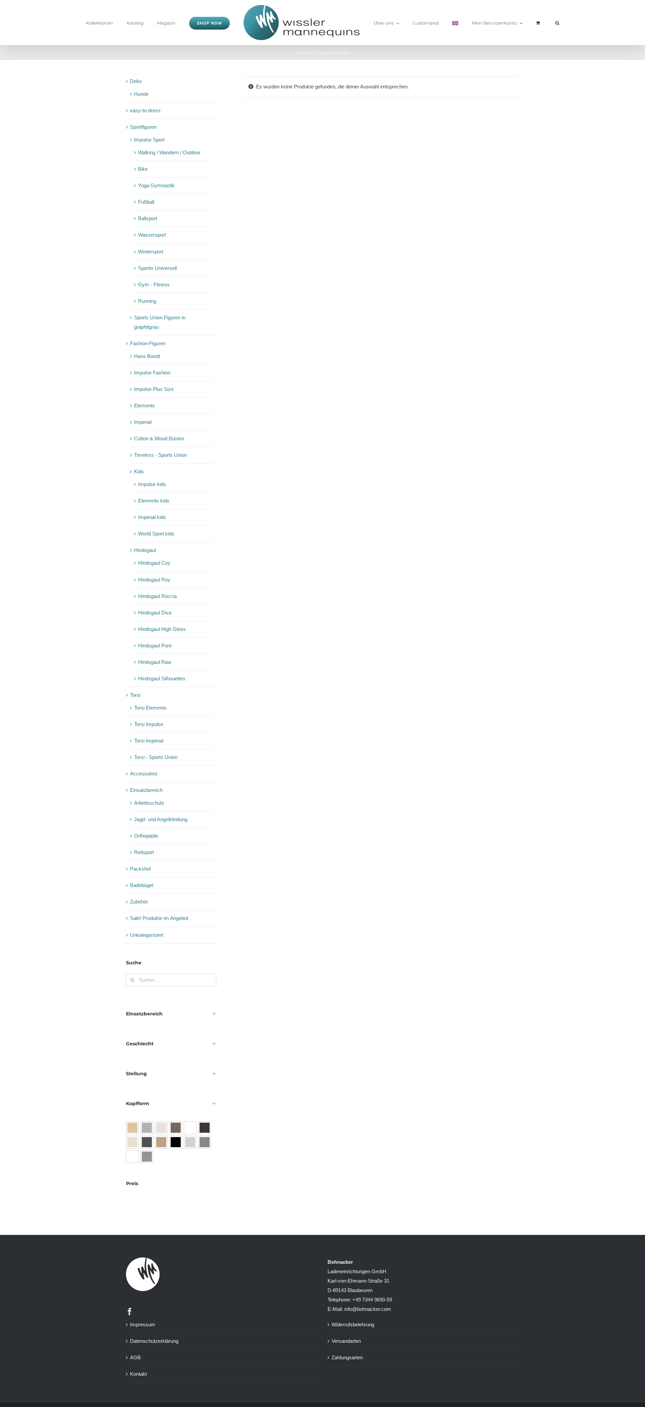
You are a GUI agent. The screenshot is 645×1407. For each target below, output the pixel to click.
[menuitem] (440, 22)
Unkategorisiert (146, 935)
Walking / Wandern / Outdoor (169, 152)
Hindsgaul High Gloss (162, 629)
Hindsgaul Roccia (157, 596)
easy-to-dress (145, 110)
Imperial (143, 422)
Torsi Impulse (148, 724)
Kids (139, 471)
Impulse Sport (149, 140)
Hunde (141, 94)
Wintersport (150, 251)
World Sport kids (156, 533)
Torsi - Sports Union (155, 757)
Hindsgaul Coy (154, 563)
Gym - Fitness (154, 284)
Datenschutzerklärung (154, 1341)
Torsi (135, 695)
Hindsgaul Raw (154, 662)
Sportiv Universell (157, 268)
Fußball (146, 202)
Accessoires (144, 773)
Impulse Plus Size (154, 389)
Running (147, 301)
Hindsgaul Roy (154, 579)
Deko (136, 81)
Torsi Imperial (148, 740)
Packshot (140, 869)
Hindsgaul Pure (155, 645)
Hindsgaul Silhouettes (161, 678)
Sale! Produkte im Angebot (159, 918)
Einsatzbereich (146, 790)
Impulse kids (152, 484)
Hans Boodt (147, 356)
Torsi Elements (150, 708)
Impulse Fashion (152, 372)
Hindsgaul (145, 550)
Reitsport (144, 852)
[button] (526, 22)
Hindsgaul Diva (154, 612)
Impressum (142, 1324)
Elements (144, 405)
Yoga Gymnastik (156, 185)
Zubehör (139, 901)
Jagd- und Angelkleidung (160, 819)
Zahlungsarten (347, 1357)
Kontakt (138, 1374)
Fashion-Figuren (148, 343)
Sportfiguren (143, 127)
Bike (143, 169)
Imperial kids (152, 517)
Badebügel (141, 885)
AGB (135, 1357)
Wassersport (152, 235)
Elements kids (153, 501)
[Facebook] (129, 1311)
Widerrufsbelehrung (353, 1324)
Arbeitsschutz (149, 803)
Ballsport (147, 218)
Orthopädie (146, 836)
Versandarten (346, 1341)
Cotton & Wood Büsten (159, 438)
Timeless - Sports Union (160, 455)
